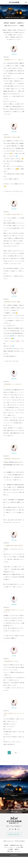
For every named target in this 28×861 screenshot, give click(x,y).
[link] (14, 48)
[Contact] (18, 829)
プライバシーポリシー (9, 847)
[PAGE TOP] (14, 763)
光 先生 (14, 656)
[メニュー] (26, 2)
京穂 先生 (14, 379)
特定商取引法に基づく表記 (16, 845)
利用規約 (6, 845)
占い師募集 (10, 849)
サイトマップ (18, 851)
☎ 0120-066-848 (14, 834)
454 (16, 752)
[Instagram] (9, 829)
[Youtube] (15, 829)
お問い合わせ (10, 851)
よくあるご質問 (19, 847)
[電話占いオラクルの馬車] (14, 820)
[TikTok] (12, 829)
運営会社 (17, 849)
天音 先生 (14, 54)
